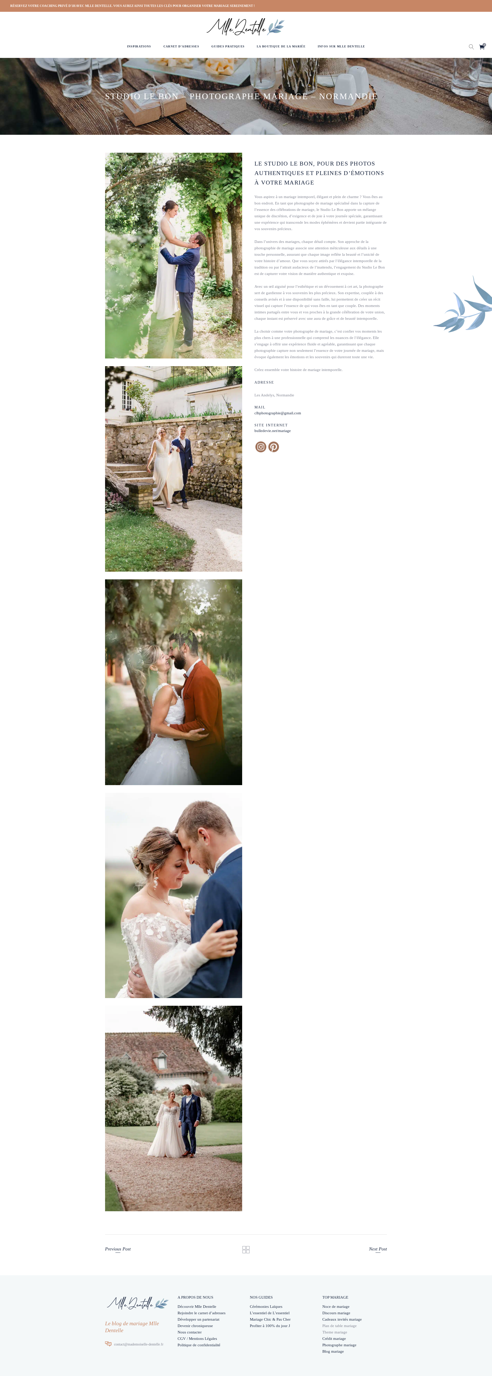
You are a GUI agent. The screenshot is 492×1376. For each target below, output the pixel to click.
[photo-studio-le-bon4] (173, 682)
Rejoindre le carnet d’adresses (201, 1313)
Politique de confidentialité (199, 1345)
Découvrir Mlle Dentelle (197, 1307)
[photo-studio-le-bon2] (173, 255)
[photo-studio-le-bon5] (173, 895)
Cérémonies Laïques (266, 1307)
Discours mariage (336, 1313)
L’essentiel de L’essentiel (270, 1313)
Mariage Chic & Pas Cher (270, 1319)
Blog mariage (333, 1351)
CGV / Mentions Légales (197, 1339)
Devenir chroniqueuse (195, 1326)
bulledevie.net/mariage (272, 431)
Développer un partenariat (198, 1319)
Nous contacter (190, 1332)
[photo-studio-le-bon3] (173, 469)
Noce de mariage (336, 1307)
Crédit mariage (334, 1339)
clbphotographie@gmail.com (277, 413)
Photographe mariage (339, 1345)
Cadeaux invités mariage (342, 1319)
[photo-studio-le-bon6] (173, 1108)
